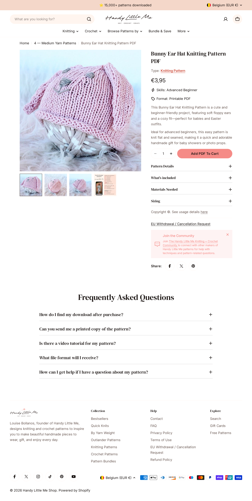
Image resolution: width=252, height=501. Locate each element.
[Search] (89, 19)
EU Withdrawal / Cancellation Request (180, 224)
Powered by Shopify (74, 490)
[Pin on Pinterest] (193, 266)
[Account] (225, 19)
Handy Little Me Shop (40, 490)
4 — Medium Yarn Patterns (55, 43)
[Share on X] (181, 266)
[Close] (227, 234)
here (204, 212)
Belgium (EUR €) (225, 5)
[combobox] (52, 19)
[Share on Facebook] (169, 266)
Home (24, 43)
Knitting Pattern (173, 71)
